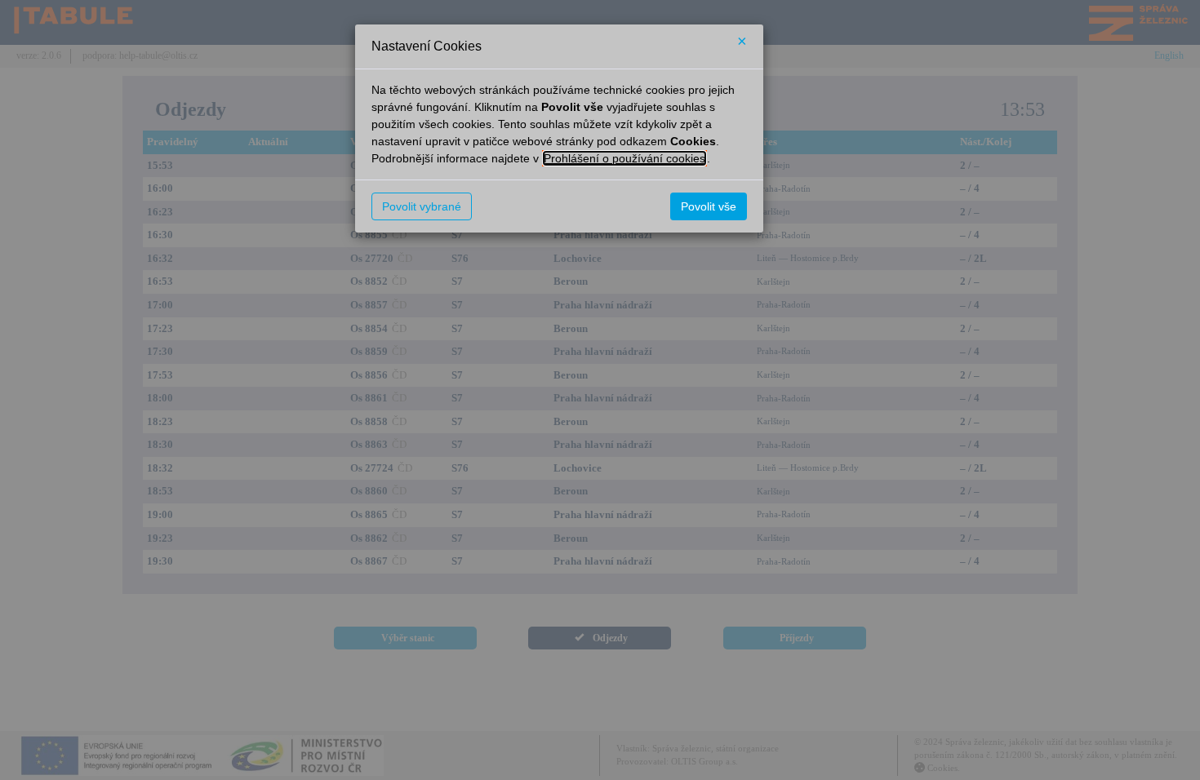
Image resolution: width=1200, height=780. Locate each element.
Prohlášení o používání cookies (624, 158)
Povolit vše (708, 206)
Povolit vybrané (421, 206)
